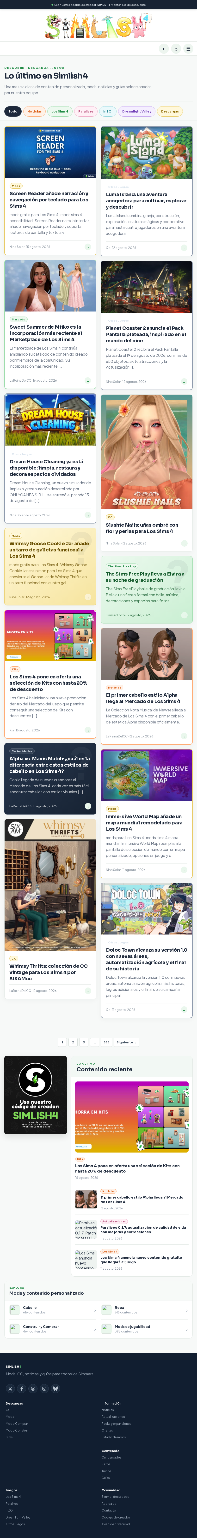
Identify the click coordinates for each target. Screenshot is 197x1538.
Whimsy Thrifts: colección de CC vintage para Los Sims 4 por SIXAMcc (48, 972)
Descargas (170, 111)
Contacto (109, 1510)
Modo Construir (17, 1430)
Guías (106, 1478)
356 (107, 1042)
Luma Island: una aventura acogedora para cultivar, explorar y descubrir (146, 201)
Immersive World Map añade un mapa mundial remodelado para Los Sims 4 (144, 823)
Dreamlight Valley (136, 111)
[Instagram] (44, 1388)
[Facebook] (21, 1388)
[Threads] (32, 1388)
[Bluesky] (55, 1388)
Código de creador (116, 1517)
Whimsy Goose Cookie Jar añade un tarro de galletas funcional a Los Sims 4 (49, 550)
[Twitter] (10, 1388)
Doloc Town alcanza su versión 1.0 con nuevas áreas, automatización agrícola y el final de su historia (146, 959)
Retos (106, 1464)
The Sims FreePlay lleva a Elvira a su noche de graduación (145, 577)
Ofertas (107, 1430)
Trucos (106, 1471)
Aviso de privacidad (116, 1524)
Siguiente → (127, 1042)
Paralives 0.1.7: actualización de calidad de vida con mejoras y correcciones (143, 1229)
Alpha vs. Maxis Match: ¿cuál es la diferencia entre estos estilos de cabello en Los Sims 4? (49, 765)
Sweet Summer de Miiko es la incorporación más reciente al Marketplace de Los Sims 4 (46, 333)
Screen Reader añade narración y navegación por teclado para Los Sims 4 (49, 200)
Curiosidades (112, 1457)
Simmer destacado (115, 1496)
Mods (10, 1417)
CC (8, 1410)
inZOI (107, 111)
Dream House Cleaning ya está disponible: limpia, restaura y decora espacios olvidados (46, 468)
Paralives (85, 111)
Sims (9, 1437)
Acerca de (109, 1503)
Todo (13, 111)
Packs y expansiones (116, 1423)
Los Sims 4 (59, 111)
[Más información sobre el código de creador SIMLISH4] (35, 1095)
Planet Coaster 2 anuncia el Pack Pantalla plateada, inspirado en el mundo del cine (146, 334)
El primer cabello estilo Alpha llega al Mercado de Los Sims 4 (143, 698)
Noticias (34, 111)
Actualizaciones (113, 1417)
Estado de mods (114, 1437)
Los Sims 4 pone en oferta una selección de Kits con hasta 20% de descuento (48, 683)
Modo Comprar (17, 1423)
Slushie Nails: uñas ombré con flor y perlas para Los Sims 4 (142, 528)
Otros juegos (15, 1524)
